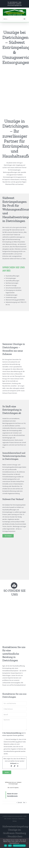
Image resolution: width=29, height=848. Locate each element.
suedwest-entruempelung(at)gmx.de (14, 4)
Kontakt (9, 818)
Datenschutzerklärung (19, 845)
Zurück (20, 802)
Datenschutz (21, 818)
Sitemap (15, 821)
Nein (10, 845)
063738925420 (13, 2)
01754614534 (11, 3)
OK (5, 845)
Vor (24, 802)
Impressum (14, 818)
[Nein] (27, 843)
